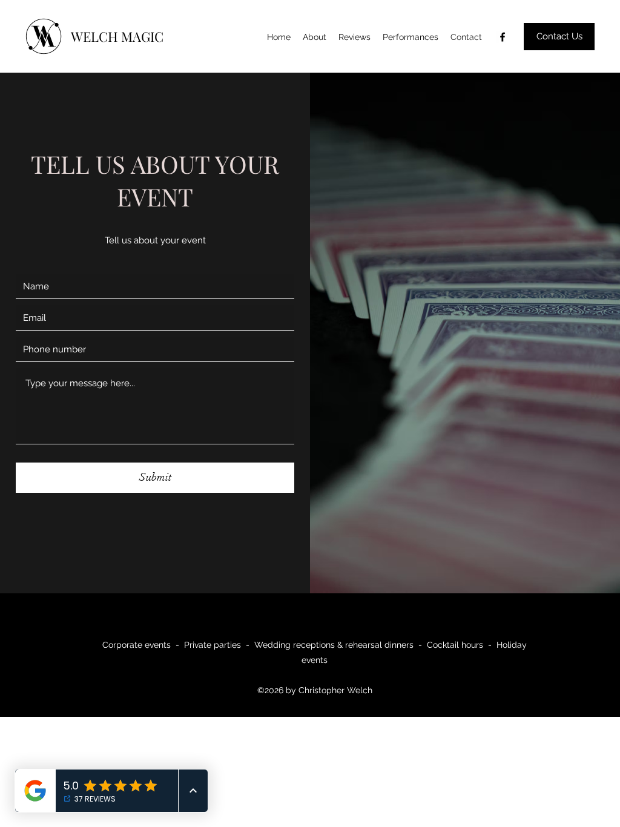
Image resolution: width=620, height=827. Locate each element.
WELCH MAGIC (117, 36)
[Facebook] (502, 37)
